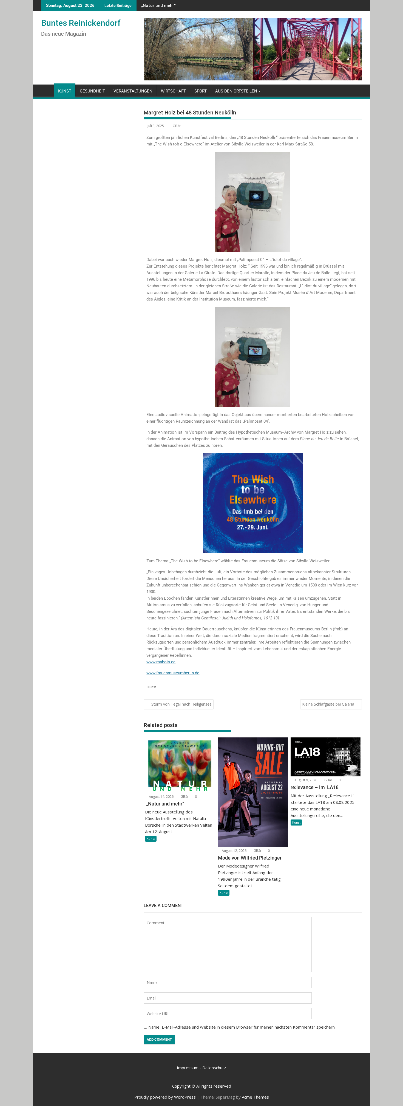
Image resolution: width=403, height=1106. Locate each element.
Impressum (187, 1067)
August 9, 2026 (305, 780)
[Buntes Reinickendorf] (46, 90)
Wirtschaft (173, 91)
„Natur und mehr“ (158, 5)
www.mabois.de (160, 661)
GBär (177, 125)
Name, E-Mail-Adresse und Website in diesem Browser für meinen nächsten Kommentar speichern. (242, 1027)
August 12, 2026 (233, 850)
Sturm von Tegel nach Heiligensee (181, 704)
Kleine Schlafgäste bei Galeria (328, 704)
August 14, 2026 (161, 796)
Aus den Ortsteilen (236, 91)
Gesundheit (92, 91)
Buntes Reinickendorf (81, 23)
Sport (200, 91)
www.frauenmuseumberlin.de (172, 672)
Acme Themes (255, 1097)
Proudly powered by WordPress (165, 1097)
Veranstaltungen (132, 91)
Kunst (64, 91)
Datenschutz (214, 1067)
